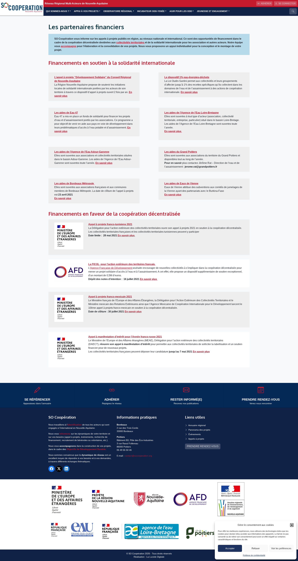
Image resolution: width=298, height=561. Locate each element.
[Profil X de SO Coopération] (59, 469)
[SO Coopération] (21, 7)
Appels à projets (196, 439)
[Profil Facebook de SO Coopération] (51, 469)
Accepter (230, 548)
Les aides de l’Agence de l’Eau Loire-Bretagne (191, 112)
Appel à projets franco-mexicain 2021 (110, 296)
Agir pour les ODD (180, 11)
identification (75, 424)
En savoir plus (173, 131)
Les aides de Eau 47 (66, 112)
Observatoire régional (117, 11)
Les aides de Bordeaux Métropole (74, 183)
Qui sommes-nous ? (57, 11)
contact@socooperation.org (138, 455)
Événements (194, 434)
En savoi (123, 235)
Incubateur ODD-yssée (151, 11)
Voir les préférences (281, 548)
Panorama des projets (199, 430)
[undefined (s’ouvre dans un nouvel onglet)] (94, 183)
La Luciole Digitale (155, 557)
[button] (291, 525)
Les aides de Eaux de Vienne (181, 183)
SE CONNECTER (287, 3)
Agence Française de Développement (111, 268)
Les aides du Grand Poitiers (180, 151)
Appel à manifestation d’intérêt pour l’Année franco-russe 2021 (125, 336)
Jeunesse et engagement (212, 11)
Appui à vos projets (86, 11)
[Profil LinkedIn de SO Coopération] (66, 469)
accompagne (68, 46)
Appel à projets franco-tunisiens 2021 (110, 224)
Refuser (256, 548)
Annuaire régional (197, 425)
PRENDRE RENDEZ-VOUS (203, 446)
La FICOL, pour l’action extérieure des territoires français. (121, 264)
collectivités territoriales (130, 42)
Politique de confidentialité (254, 555)
